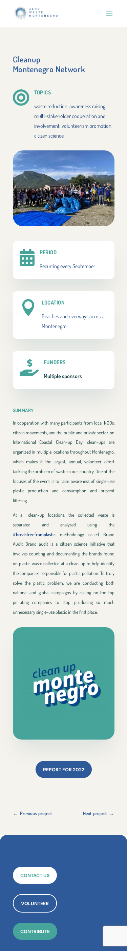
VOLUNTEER (35, 903)
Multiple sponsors (63, 376)
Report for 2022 (63, 770)
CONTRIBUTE (35, 931)
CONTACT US (34, 875)
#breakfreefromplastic (34, 534)
